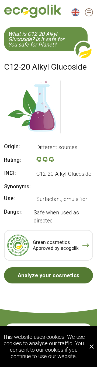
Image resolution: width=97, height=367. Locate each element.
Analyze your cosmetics (49, 275)
